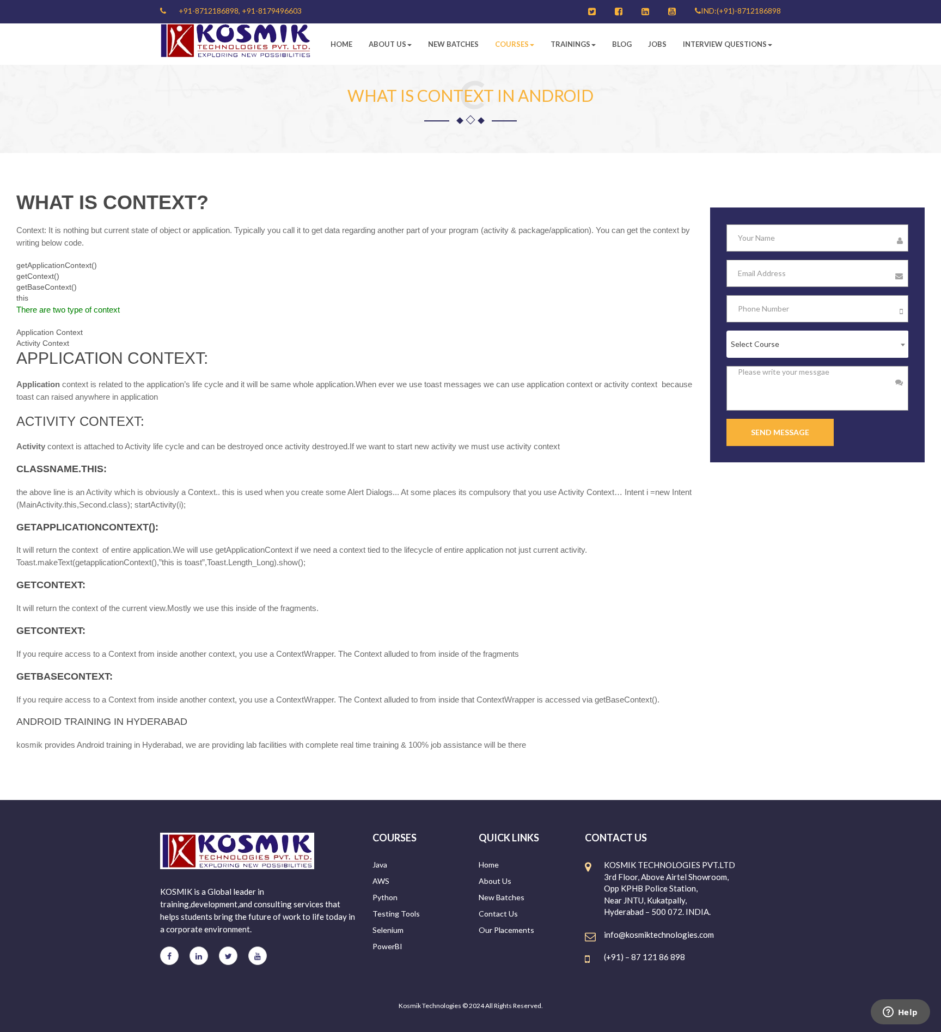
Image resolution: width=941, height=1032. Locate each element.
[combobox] (817, 344)
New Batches (453, 44)
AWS (380, 881)
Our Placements (506, 930)
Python (385, 897)
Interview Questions (725, 44)
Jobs (657, 44)
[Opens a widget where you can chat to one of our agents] (900, 1013)
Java (379, 864)
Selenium (388, 930)
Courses (512, 44)
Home (341, 44)
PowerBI (387, 946)
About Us (387, 44)
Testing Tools (396, 913)
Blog (622, 44)
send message (780, 432)
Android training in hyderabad (101, 722)
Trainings (570, 44)
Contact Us (498, 913)
